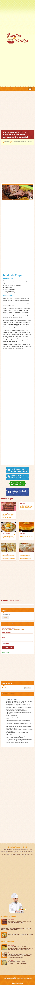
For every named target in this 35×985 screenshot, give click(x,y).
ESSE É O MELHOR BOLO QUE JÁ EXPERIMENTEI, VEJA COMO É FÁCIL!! (18, 962)
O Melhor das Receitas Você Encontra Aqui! (17, 44)
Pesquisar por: (5, 687)
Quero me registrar (6, 652)
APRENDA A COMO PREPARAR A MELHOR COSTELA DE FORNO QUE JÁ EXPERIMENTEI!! (26, 507)
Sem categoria (7, 143)
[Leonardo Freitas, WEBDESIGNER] (17, 983)
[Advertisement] (17, 16)
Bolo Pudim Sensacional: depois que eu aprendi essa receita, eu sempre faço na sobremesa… (26, 536)
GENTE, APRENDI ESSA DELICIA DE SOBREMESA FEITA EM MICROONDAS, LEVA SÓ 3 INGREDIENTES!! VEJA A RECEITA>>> (20, 948)
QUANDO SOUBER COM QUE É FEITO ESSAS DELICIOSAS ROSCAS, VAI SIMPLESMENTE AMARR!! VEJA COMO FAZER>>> (20, 956)
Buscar (5, 617)
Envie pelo (19, 483)
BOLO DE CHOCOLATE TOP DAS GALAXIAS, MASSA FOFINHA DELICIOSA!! (8, 516)
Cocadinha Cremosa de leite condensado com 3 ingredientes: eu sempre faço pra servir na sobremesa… (9, 557)
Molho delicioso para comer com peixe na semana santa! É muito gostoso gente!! (26, 557)
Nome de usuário (6, 632)
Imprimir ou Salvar (17, 477)
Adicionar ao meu (19, 470)
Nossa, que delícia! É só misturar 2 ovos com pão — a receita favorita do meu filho (9, 536)
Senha (3, 637)
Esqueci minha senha (6, 650)
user (11, 141)
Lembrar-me (6, 643)
